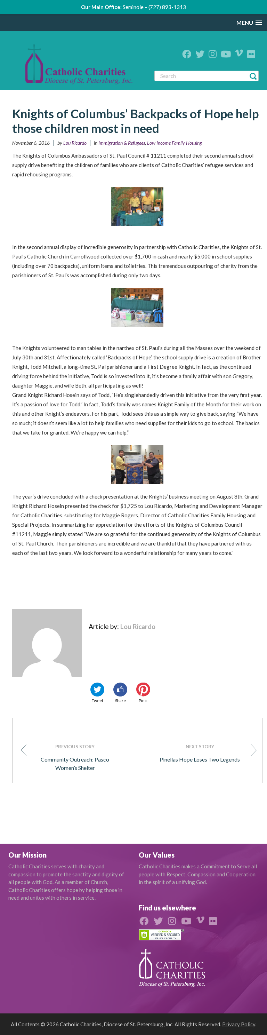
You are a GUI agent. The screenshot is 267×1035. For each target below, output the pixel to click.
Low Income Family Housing (174, 143)
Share (120, 700)
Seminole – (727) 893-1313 (154, 7)
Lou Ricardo (75, 143)
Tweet (97, 700)
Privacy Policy (238, 1024)
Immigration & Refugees (121, 143)
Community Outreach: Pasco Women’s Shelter (75, 757)
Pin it (143, 700)
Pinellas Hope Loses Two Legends (200, 753)
